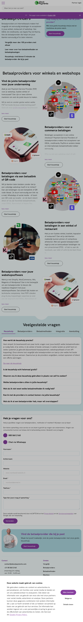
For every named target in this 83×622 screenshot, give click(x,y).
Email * (5, 478)
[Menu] (3, 3)
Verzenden (10, 521)
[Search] (79, 8)
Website (6, 469)
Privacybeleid (49, 513)
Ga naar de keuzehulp (12, 363)
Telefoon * (7, 488)
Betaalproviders (25, 331)
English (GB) (51, 15)
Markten (46, 575)
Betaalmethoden (44, 331)
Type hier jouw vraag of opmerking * (16, 498)
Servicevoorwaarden (66, 513)
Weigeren (68, 598)
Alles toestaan (68, 592)
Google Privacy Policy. (18, 614)
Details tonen (68, 604)
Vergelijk (46, 564)
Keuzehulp (8, 331)
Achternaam (7, 459)
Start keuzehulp (55, 33)
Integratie (60, 331)
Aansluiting (74, 331)
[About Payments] (41, 3)
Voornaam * (7, 449)
